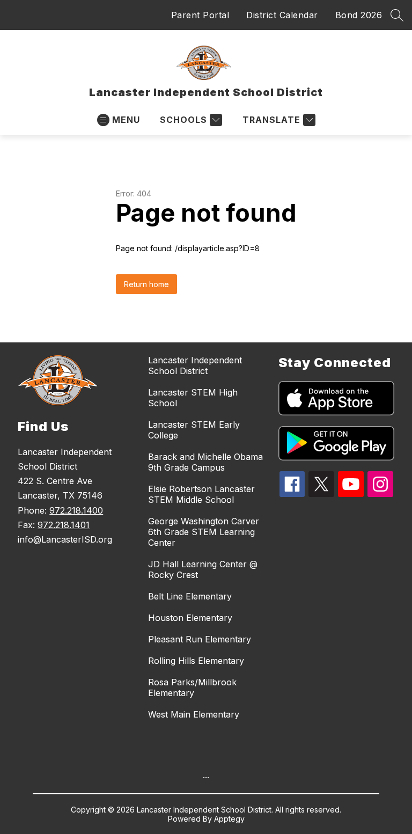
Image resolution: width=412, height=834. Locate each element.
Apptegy (229, 818)
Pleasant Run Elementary (199, 639)
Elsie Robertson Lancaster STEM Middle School (201, 494)
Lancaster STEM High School (193, 397)
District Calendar (282, 15)
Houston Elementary (190, 617)
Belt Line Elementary (190, 596)
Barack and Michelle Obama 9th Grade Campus (205, 462)
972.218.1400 (76, 510)
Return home (146, 284)
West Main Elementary (193, 714)
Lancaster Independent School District (195, 365)
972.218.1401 (64, 525)
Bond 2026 (358, 15)
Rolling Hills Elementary (196, 660)
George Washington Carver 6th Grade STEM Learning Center (203, 532)
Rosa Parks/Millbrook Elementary (192, 687)
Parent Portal (200, 15)
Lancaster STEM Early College (194, 430)
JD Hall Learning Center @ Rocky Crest (203, 569)
